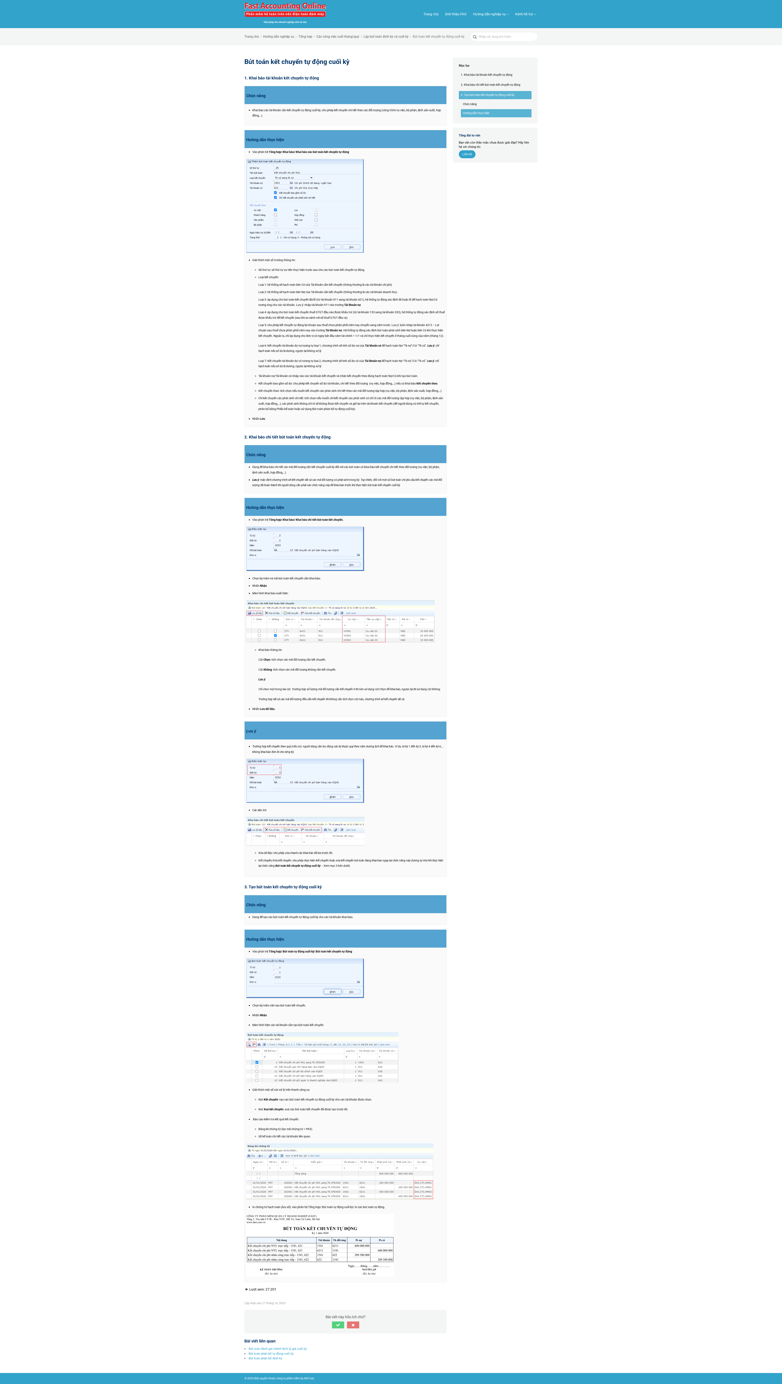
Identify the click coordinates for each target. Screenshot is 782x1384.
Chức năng (470, 104)
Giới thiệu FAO (456, 14)
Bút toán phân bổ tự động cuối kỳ (271, 1353)
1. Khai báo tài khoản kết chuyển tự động (486, 74)
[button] (338, 1324)
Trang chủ (430, 14)
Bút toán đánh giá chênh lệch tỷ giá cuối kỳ (278, 1349)
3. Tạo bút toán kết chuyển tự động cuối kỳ (487, 95)
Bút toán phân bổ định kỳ (265, 1358)
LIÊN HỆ (467, 154)
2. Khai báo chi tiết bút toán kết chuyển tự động (490, 84)
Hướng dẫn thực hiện (476, 113)
